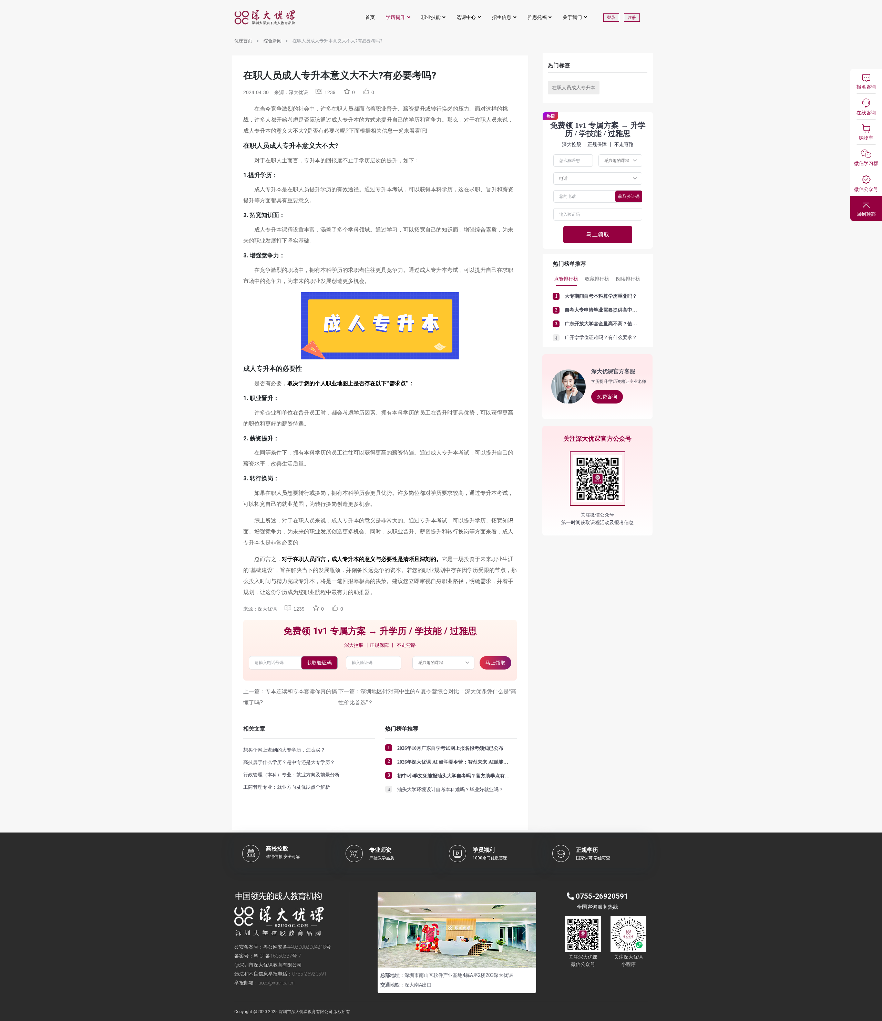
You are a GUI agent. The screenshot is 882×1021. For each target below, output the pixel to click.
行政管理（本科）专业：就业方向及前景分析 (291, 774)
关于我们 (572, 17)
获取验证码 (319, 662)
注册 (632, 17)
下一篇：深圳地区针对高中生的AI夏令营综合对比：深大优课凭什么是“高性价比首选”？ (427, 696)
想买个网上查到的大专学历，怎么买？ (284, 750)
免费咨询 (607, 396)
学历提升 (395, 17)
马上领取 (495, 662)
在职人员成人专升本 (573, 87)
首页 (370, 17)
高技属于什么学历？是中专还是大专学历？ (289, 762)
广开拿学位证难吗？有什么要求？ (601, 337)
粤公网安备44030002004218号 (297, 947)
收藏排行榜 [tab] (597, 279)
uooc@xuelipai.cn (276, 983)
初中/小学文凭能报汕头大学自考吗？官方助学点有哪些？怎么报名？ (470, 775)
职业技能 (431, 17)
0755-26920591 (309, 974)
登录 (611, 17)
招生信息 (501, 17)
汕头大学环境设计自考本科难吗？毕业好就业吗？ (450, 789)
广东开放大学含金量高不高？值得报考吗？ (610, 323)
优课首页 (243, 40)
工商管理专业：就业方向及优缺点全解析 (286, 787)
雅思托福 (537, 17)
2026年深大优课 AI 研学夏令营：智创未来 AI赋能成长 (455, 762)
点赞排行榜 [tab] (566, 279)
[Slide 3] (469, 958)
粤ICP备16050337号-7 (277, 956)
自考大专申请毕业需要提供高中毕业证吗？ (610, 310)
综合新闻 (272, 40)
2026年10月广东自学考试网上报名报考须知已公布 (450, 748)
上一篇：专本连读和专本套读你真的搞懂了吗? (290, 696)
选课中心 (466, 17)
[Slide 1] (444, 958)
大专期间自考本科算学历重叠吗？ (601, 296)
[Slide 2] (457, 958)
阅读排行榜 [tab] (628, 279)
